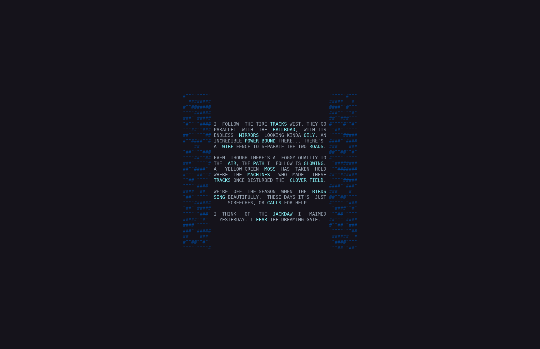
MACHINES (259, 174)
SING (219, 197)
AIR (232, 163)
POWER (252, 141)
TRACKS (278, 124)
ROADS (316, 146)
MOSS (270, 169)
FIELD (316, 180)
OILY (309, 135)
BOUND (269, 141)
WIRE (227, 146)
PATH (258, 163)
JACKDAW (282, 214)
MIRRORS (249, 135)
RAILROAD (284, 129)
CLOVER (298, 180)
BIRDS (319, 191)
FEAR (261, 219)
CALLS (274, 203)
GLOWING (313, 163)
